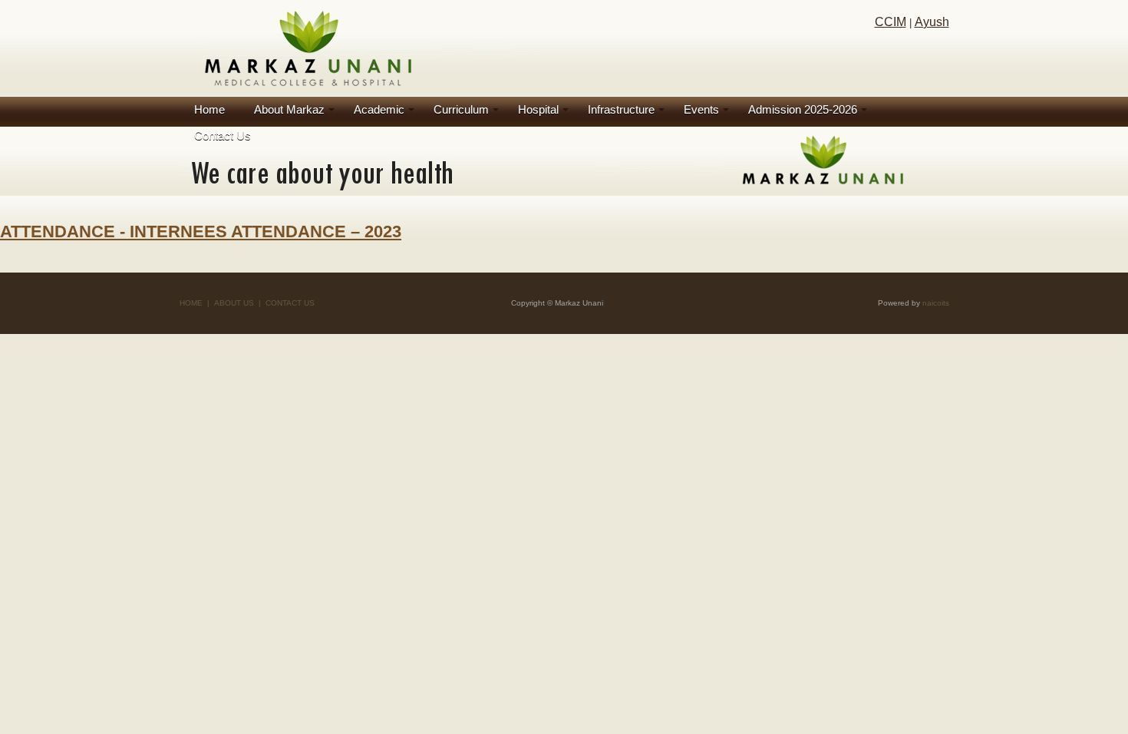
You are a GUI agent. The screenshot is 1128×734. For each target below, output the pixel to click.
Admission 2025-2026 (802, 109)
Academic (379, 109)
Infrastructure (621, 109)
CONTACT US (290, 303)
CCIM (890, 21)
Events (701, 109)
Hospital (538, 109)
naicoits (935, 303)
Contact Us (222, 135)
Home (209, 109)
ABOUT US (234, 303)
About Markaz (289, 109)
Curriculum (461, 109)
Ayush (932, 21)
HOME (191, 303)
